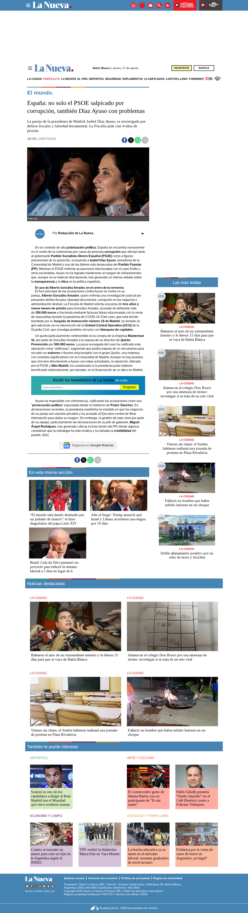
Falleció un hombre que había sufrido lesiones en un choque (187, 503)
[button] (124, 140)
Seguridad (113, 78)
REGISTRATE (181, 68)
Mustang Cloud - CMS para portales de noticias (128, 908)
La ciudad (34, 78)
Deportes (96, 78)
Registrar (129, 387)
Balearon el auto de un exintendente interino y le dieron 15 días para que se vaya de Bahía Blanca (187, 335)
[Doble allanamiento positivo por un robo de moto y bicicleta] (187, 530)
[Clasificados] (133, 5)
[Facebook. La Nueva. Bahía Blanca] (31, 886)
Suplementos (132, 78)
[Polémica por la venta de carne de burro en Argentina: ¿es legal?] (196, 834)
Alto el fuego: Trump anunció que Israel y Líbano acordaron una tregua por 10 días (118, 519)
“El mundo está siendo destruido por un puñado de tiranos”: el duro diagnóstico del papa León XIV (57, 519)
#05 (161, 518)
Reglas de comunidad (167, 878)
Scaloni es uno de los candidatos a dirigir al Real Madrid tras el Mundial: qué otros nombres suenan (50, 798)
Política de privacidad (135, 878)
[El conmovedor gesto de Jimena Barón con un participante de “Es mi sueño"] (148, 776)
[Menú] (30, 68)
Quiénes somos (74, 878)
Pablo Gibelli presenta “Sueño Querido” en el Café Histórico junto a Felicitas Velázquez (193, 798)
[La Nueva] (54, 68)
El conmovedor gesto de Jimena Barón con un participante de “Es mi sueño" (146, 798)
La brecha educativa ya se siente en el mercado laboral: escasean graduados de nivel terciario (148, 856)
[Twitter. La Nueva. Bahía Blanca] (36, 886)
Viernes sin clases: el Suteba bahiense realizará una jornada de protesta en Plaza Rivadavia (187, 448)
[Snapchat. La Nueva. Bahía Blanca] (48, 886)
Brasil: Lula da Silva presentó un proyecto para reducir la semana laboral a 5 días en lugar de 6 (54, 566)
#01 (161, 296)
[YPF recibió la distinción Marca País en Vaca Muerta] (99, 834)
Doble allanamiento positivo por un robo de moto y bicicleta (187, 555)
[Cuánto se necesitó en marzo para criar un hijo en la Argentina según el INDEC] (51, 834)
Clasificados (154, 78)
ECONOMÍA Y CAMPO (46, 815)
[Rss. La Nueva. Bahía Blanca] (53, 886)
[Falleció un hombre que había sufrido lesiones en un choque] (187, 478)
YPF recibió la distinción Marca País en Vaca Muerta (99, 852)
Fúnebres (196, 78)
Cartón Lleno (177, 78)
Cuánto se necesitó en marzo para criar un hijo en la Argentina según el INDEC (51, 856)
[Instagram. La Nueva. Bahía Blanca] (40, 886)
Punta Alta (51, 78)
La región (68, 78)
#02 (161, 353)
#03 (161, 409)
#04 (161, 466)
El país (82, 78)
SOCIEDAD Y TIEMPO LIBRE (148, 815)
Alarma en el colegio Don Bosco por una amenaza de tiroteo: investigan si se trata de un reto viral (187, 392)
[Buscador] (159, 5)
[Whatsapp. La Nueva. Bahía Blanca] (27, 886)
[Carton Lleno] (142, 5)
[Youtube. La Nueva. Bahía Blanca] (44, 886)
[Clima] (167, 5)
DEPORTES (39, 758)
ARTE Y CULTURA (140, 758)
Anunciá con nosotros (103, 878)
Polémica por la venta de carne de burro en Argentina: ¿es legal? (194, 854)
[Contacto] (150, 5)
